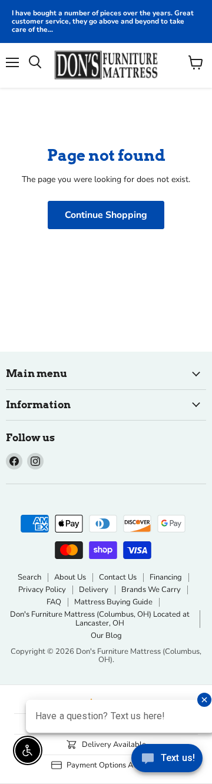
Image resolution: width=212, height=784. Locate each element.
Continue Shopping (106, 215)
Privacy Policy (42, 589)
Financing (166, 577)
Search (29, 577)
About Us (70, 577)
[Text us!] (167, 760)
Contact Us (118, 577)
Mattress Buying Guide (113, 602)
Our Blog (106, 635)
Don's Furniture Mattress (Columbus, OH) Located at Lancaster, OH (100, 618)
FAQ (54, 602)
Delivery (93, 589)
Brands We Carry (151, 589)
